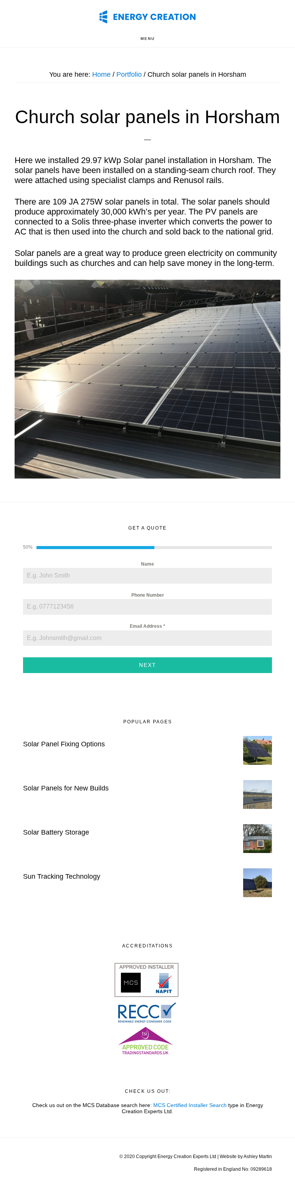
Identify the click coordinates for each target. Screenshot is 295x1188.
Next (147, 665)
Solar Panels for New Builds (66, 788)
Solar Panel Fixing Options (64, 744)
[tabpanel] (147, 603)
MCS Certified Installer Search (190, 1105)
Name (147, 564)
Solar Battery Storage (56, 832)
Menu (148, 38)
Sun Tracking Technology (61, 876)
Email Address (147, 626)
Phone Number (147, 595)
